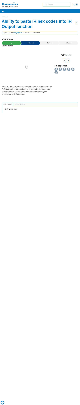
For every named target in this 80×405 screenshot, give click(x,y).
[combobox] (59, 4)
